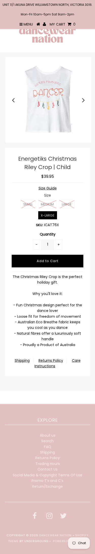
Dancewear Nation (55, 535)
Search (47, 440)
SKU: (39, 225)
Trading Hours (47, 463)
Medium (47, 204)
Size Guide (48, 188)
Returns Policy (51, 360)
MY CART (62, 24)
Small (28, 204)
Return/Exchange (47, 486)
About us (47, 435)
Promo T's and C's (47, 480)
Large (67, 204)
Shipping (22, 360)
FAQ (47, 446)
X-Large (47, 215)
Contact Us (47, 469)
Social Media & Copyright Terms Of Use (47, 475)
